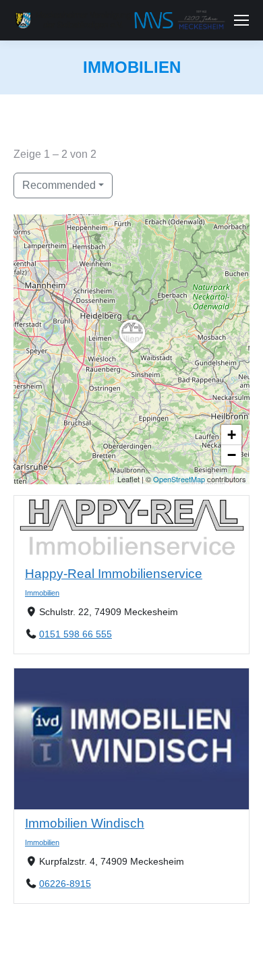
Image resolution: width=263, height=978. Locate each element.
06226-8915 (65, 884)
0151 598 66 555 (75, 634)
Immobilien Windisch (84, 823)
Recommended (59, 185)
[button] (132, 350)
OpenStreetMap (179, 478)
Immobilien (42, 593)
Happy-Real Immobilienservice (113, 574)
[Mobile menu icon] (241, 20)
